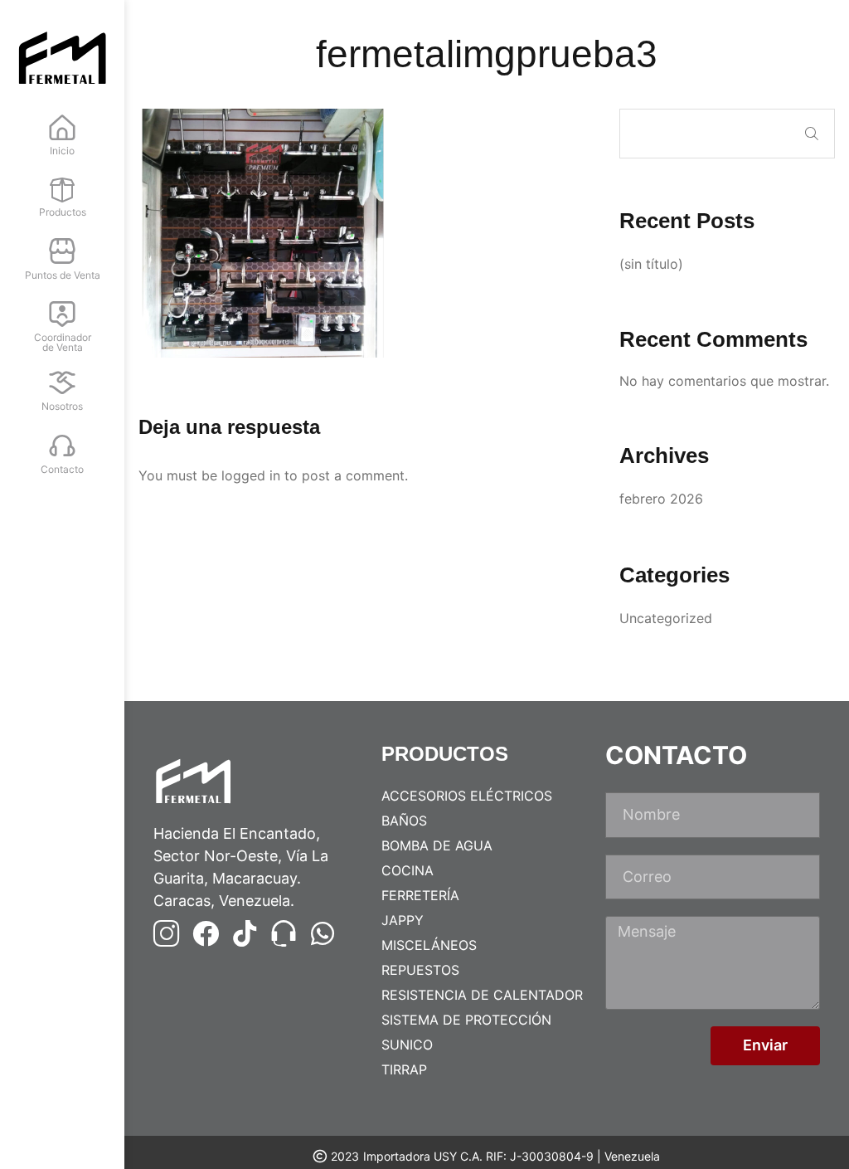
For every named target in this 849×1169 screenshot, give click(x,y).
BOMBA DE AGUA (436, 845)
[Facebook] (205, 933)
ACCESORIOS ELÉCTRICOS (466, 795)
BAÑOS (404, 820)
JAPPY (402, 920)
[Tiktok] (244, 933)
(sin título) (651, 264)
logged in (250, 475)
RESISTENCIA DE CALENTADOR (482, 994)
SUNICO (407, 1044)
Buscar (811, 133)
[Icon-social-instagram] (166, 933)
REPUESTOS (420, 970)
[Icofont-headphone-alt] (283, 933)
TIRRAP (404, 1069)
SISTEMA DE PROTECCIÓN (466, 1019)
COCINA (407, 870)
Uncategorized (665, 618)
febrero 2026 (661, 498)
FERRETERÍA (420, 895)
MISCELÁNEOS (429, 945)
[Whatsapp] (322, 933)
